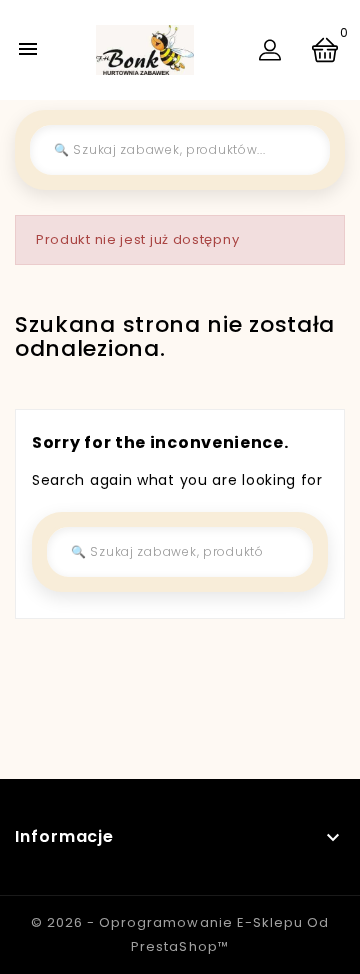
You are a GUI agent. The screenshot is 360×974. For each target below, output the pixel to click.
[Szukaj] (300, 150)
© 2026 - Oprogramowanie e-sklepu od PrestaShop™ (179, 934)
